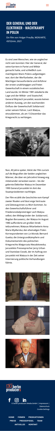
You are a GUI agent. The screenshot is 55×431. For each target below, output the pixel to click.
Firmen (21, 417)
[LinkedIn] (24, 396)
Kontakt (33, 424)
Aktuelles (20, 424)
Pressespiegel (26, 420)
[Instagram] (17, 396)
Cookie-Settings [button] (43, 409)
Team (39, 420)
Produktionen (36, 417)
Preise (13, 420)
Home (11, 417)
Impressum (43, 403)
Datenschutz (45, 406)
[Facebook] (9, 396)
